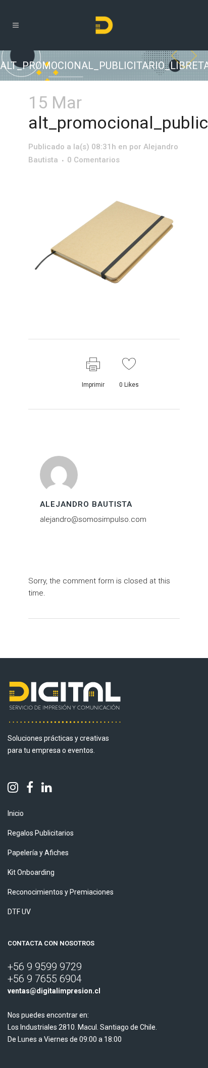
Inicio (16, 813)
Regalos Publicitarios (41, 833)
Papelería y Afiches (38, 853)
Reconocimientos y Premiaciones (61, 892)
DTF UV (19, 912)
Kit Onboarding (31, 872)
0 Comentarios (93, 159)
